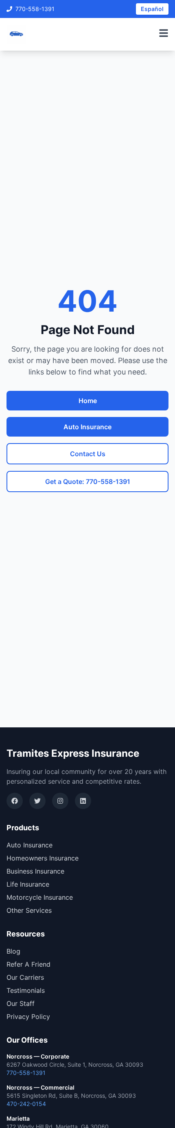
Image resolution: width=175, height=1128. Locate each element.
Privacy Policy (28, 1016)
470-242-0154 (26, 1103)
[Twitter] (37, 801)
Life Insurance (28, 884)
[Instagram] (60, 801)
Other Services (29, 910)
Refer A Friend (28, 964)
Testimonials (26, 990)
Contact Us (87, 454)
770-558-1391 (35, 8)
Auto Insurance (87, 427)
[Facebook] (15, 801)
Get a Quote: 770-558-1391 (87, 481)
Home (88, 401)
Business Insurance (35, 871)
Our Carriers (25, 977)
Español (152, 8)
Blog (13, 951)
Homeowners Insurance (43, 858)
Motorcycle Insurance (40, 897)
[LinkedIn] (83, 801)
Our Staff (21, 1003)
